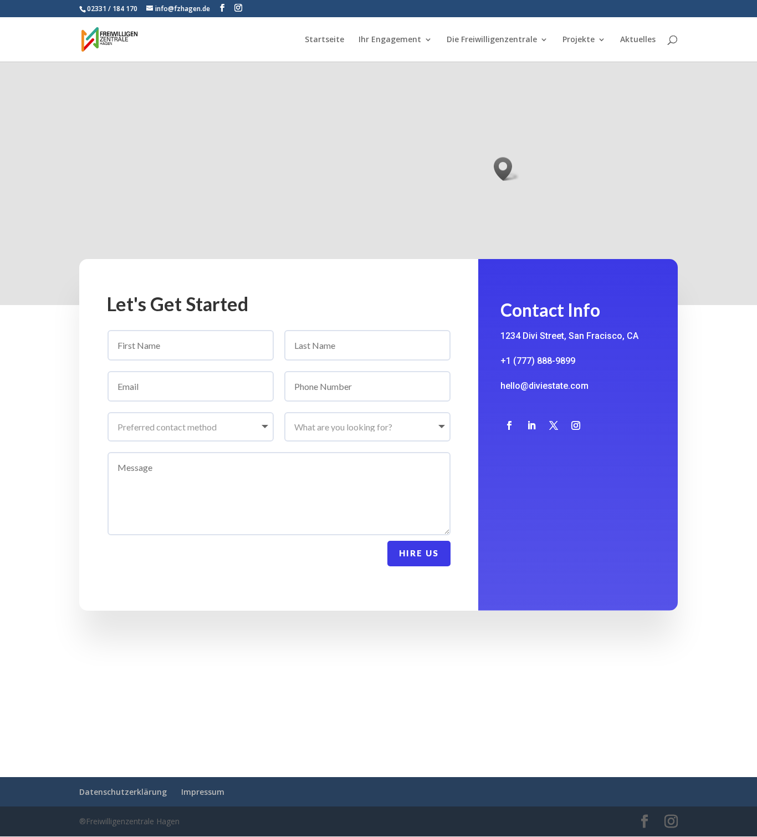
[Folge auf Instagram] (576, 425)
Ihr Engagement (390, 39)
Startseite (324, 39)
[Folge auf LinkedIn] (531, 425)
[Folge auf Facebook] (509, 425)
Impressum (202, 792)
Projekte (578, 39)
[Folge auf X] (553, 425)
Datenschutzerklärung (123, 792)
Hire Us (419, 553)
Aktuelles (638, 39)
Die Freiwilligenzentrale (492, 39)
